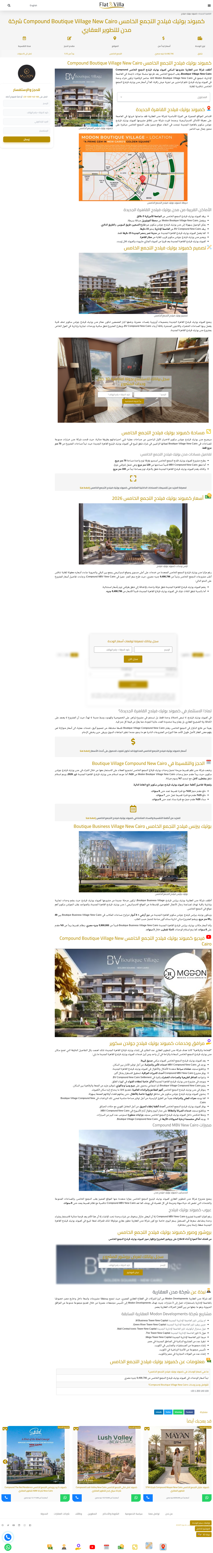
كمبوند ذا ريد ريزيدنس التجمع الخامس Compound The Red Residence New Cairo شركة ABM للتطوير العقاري (36, 1489)
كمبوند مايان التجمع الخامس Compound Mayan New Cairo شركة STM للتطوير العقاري (177, 1489)
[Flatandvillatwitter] (8, 1525)
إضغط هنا (85, 487)
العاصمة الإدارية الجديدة (182, 1333)
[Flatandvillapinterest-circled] (2, 1525)
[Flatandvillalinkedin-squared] (19, 1525)
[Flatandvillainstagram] (24, 1525)
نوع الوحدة (126, 669)
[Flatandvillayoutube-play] (13, 1525)
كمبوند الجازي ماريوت (147, 241)
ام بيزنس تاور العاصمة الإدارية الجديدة (187, 1321)
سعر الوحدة (171, 669)
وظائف (78, 1514)
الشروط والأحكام (111, 1514)
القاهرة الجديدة (205, 13)
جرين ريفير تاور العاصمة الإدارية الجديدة (186, 1325)
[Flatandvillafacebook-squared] (30, 1525)
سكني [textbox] (127, 674)
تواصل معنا (154, 1514)
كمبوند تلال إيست (125, 241)
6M (66, 655)
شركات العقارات (61, 1514)
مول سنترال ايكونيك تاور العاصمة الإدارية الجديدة (181, 1329)
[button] (209, 5)
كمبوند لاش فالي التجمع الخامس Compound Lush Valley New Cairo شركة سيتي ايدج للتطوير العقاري (106, 1489)
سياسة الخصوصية (134, 1514)
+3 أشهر (198, 655)
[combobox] (110, 674)
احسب (133, 684)
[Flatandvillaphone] (7, 1537)
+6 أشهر (186, 655)
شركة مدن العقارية (171, 1291)
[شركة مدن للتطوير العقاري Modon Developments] (26, 81)
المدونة (44, 1514)
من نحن (169, 1514)
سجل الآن (133, 659)
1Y (60, 655)
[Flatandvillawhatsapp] (7, 1547)
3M (74, 655)
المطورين (92, 1514)
